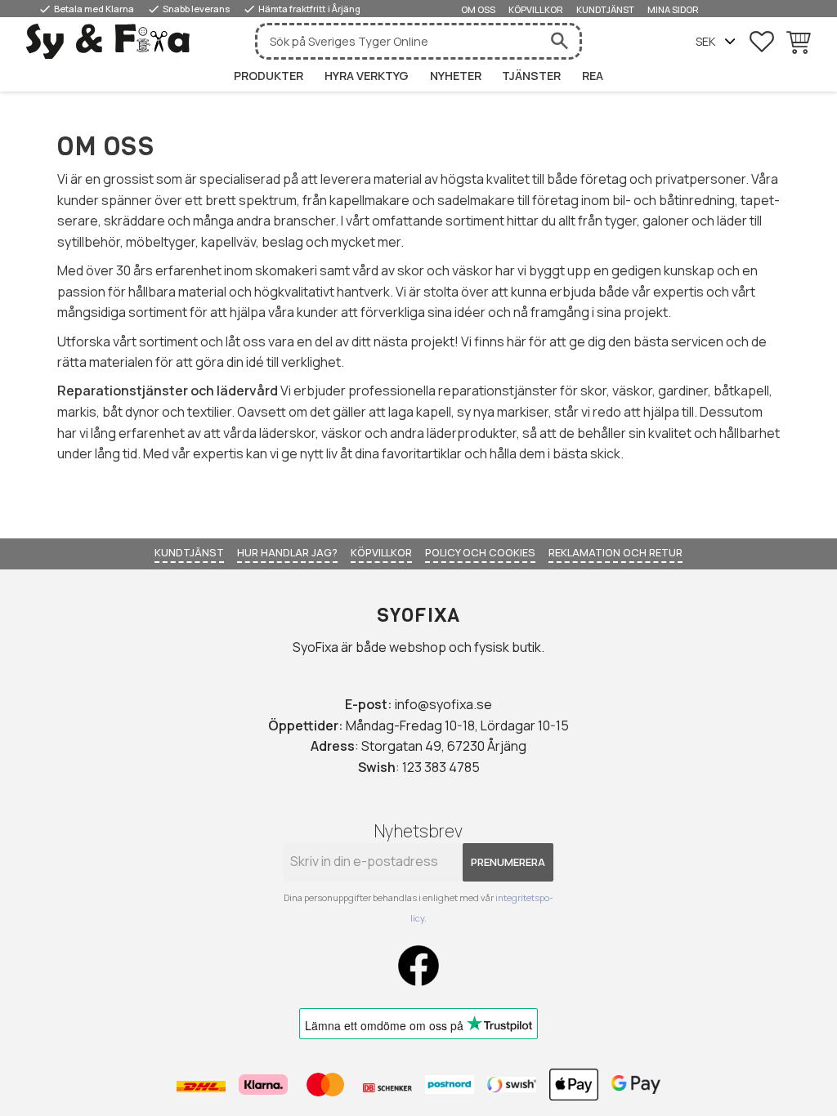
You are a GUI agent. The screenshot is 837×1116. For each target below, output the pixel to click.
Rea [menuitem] (592, 75)
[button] (762, 41)
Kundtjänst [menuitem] (605, 9)
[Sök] (559, 41)
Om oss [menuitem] (478, 9)
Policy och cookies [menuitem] (480, 552)
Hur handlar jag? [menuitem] (287, 552)
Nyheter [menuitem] (455, 75)
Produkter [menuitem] (268, 75)
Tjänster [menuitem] (531, 75)
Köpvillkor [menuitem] (535, 9)
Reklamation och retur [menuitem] (615, 552)
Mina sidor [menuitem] (673, 9)
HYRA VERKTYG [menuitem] (367, 75)
